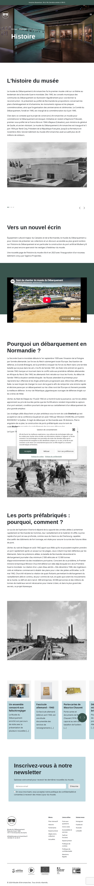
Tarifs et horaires (65, 836)
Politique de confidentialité (53, 456)
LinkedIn (79, 831)
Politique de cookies (37, 456)
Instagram (79, 821)
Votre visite (66, 827)
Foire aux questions (65, 822)
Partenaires (52, 828)
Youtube (79, 828)
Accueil (14, 29)
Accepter (27, 451)
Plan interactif (53, 821)
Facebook (79, 825)
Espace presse (53, 831)
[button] (74, 429)
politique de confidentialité (62, 792)
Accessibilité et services (67, 831)
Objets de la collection (52, 835)
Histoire (51, 825)
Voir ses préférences (66, 451)
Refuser (47, 451)
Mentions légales (65, 855)
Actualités (51, 839)
